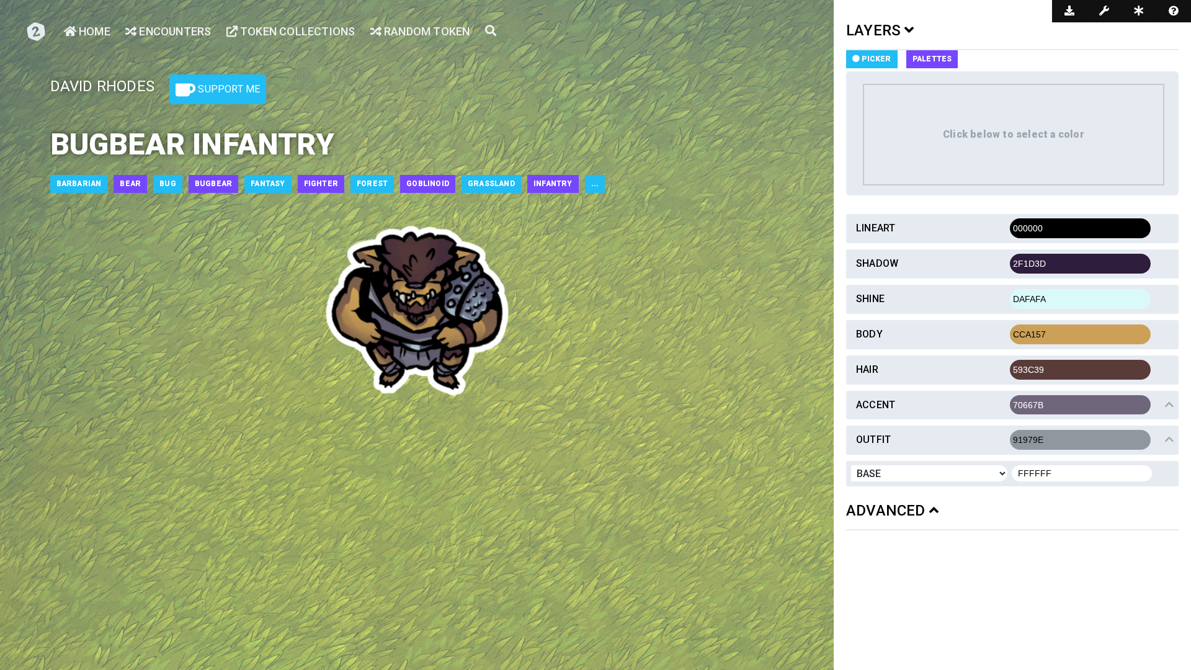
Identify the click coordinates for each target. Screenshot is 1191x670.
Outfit (873, 439)
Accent (875, 405)
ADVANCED (887, 510)
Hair (867, 369)
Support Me (227, 89)
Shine (870, 299)
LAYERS (875, 30)
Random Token (425, 31)
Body (869, 334)
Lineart (875, 228)
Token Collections (296, 31)
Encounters (173, 31)
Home (93, 31)
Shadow (877, 263)
